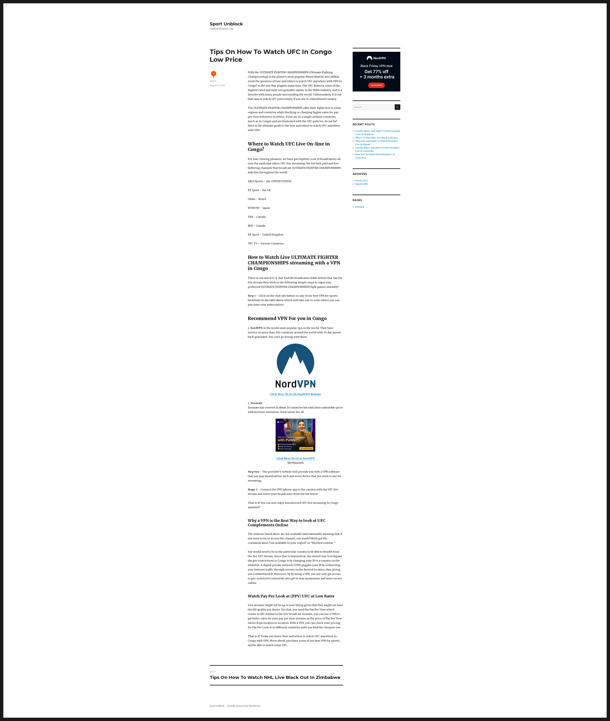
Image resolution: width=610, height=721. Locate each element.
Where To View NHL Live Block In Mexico (376, 137)
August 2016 (361, 184)
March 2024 (361, 180)
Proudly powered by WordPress (243, 706)
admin (213, 81)
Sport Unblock (226, 24)
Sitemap (359, 207)
